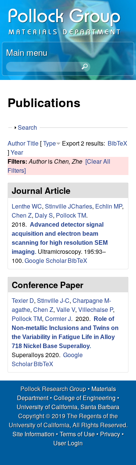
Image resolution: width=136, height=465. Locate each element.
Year (17, 152)
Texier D (23, 300)
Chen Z (22, 215)
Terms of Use (77, 434)
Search (27, 127)
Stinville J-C (53, 300)
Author (16, 143)
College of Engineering (85, 397)
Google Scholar (45, 260)
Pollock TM (71, 215)
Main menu (26, 52)
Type (49, 143)
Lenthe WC (27, 206)
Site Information (33, 434)
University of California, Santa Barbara (68, 406)
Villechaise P (95, 309)
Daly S (44, 215)
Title (33, 143)
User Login (68, 443)
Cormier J (58, 318)
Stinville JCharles (68, 206)
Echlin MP (108, 206)
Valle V (65, 309)
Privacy (110, 434)
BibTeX (117, 143)
